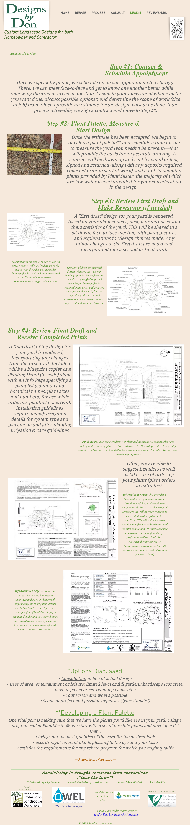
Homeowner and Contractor (30, 37)
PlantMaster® (55, 725)
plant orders (162, 480)
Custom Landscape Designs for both (38, 32)
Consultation (73, 678)
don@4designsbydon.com (92, 782)
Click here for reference (69, 806)
